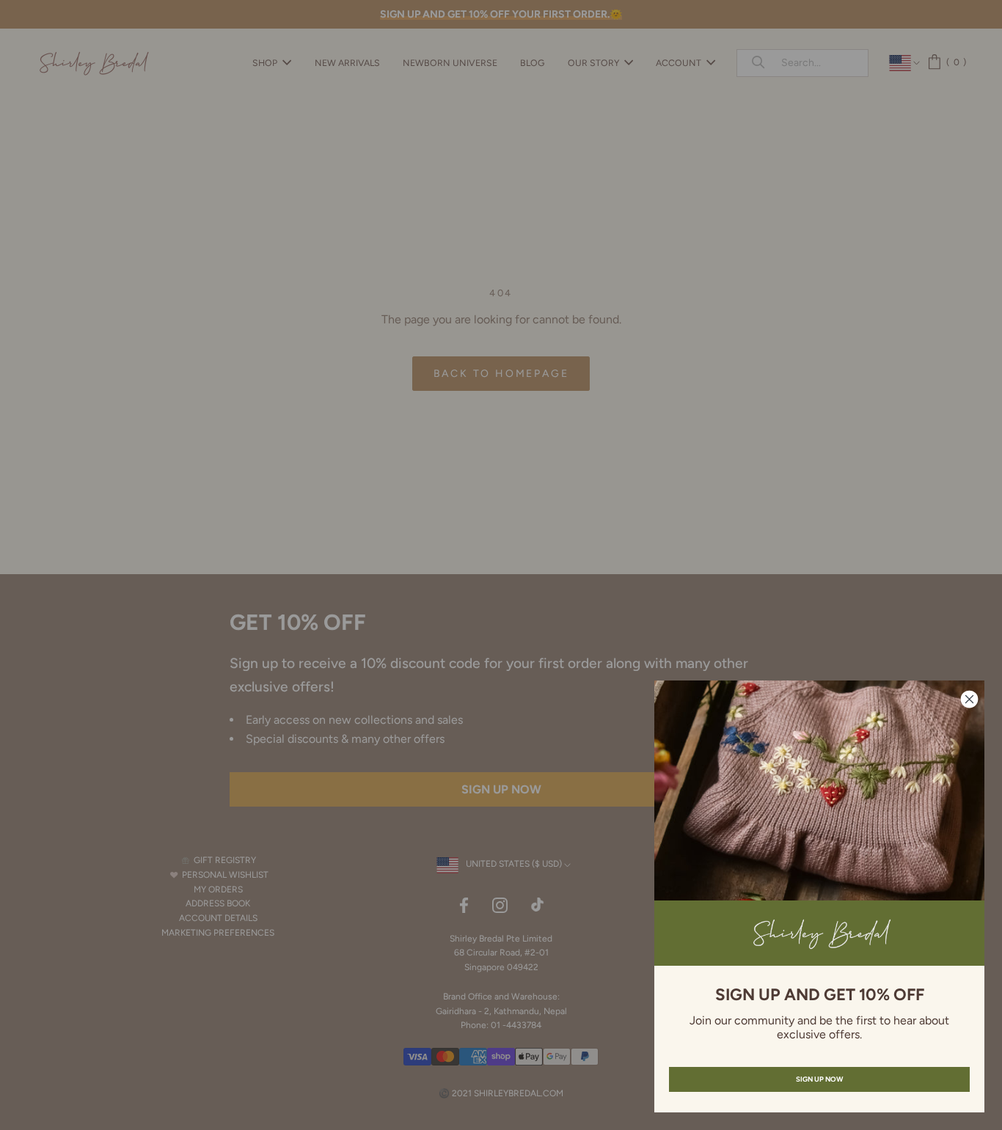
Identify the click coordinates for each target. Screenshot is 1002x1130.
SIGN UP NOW (819, 1079)
